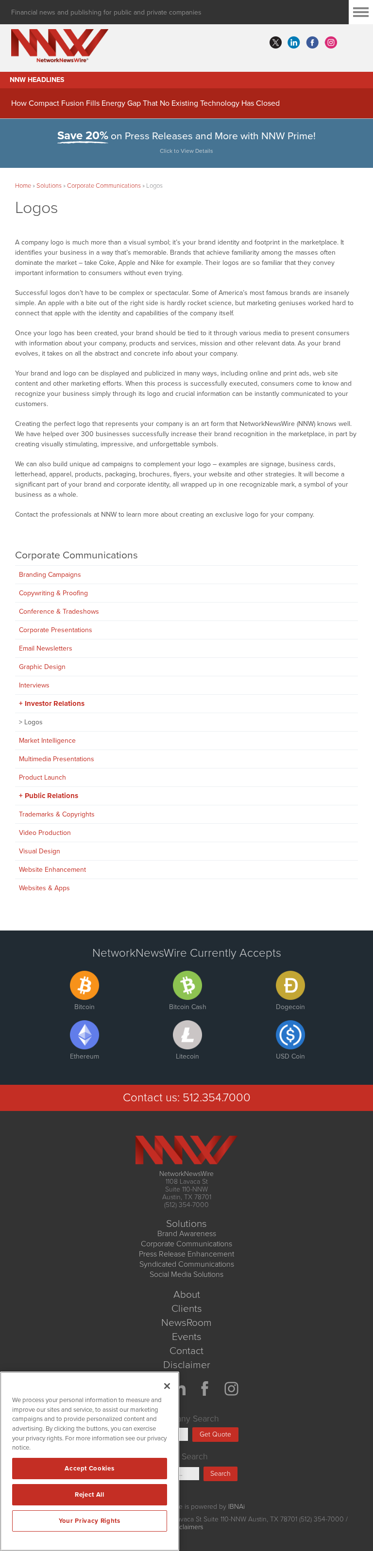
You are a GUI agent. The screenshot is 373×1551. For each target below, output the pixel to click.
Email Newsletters (45, 648)
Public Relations (51, 795)
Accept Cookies (89, 1468)
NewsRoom (186, 1323)
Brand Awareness (186, 1234)
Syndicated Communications (186, 1264)
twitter (275, 42)
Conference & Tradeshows (59, 611)
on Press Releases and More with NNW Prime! (186, 142)
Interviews (34, 685)
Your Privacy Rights (89, 1521)
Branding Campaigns (50, 575)
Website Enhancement (52, 869)
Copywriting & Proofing (53, 593)
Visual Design (39, 851)
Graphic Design (42, 667)
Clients (186, 1309)
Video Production (45, 833)
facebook (312, 42)
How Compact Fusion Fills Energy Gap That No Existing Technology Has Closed (145, 103)
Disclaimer (186, 1365)
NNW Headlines (37, 80)
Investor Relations (55, 703)
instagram (330, 42)
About (186, 1295)
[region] (89, 1461)
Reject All (89, 1495)
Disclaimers (186, 1527)
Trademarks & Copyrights (57, 814)
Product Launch (42, 777)
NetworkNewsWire (186, 1174)
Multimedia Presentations (56, 759)
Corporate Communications (104, 186)
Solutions (49, 186)
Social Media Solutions (186, 1274)
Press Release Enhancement (186, 1254)
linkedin (294, 42)
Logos (33, 722)
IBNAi (236, 1506)
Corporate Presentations (55, 630)
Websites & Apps (44, 888)
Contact (186, 1351)
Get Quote (215, 1434)
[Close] (167, 1386)
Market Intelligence (47, 740)
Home (23, 186)
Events (187, 1337)
